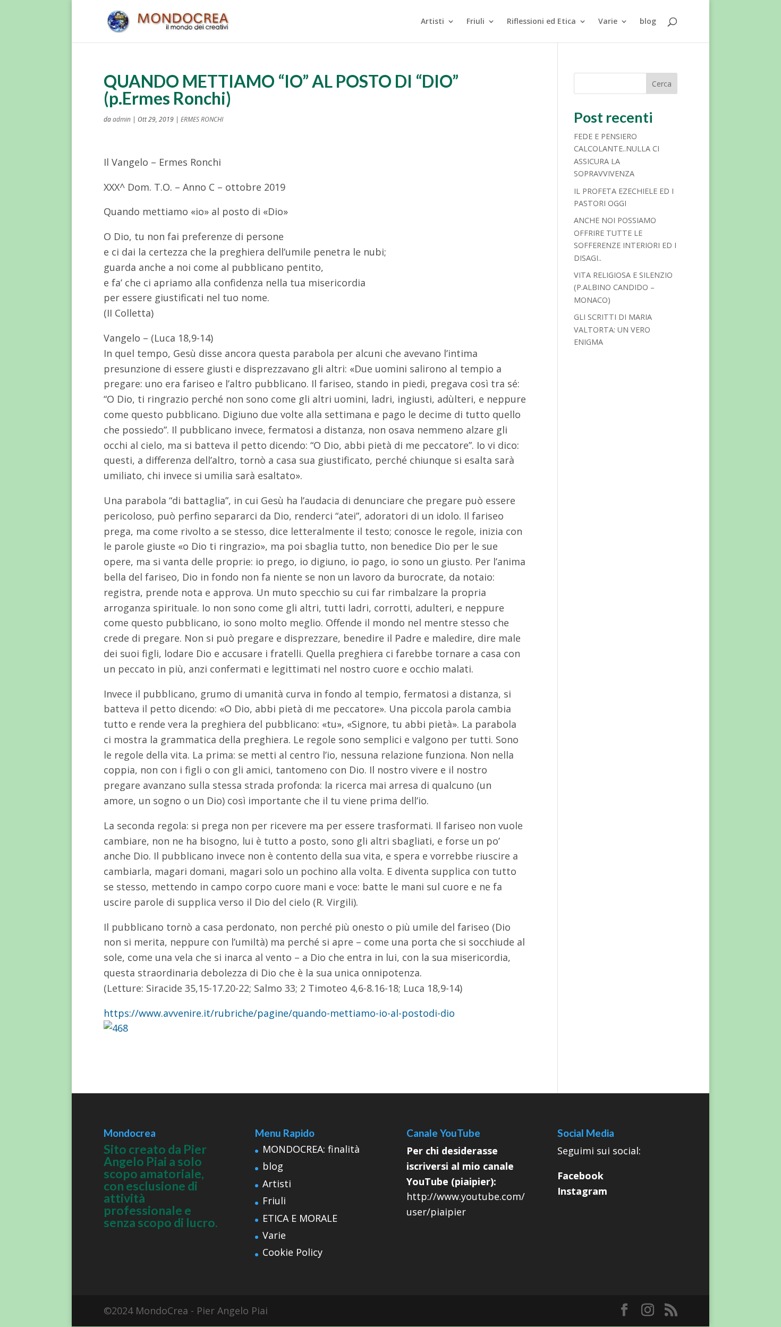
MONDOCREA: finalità (311, 1149)
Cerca (662, 84)
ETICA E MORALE (299, 1218)
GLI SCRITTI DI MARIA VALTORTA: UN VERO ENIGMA (613, 329)
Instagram (582, 1191)
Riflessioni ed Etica (541, 22)
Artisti (432, 22)
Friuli (475, 22)
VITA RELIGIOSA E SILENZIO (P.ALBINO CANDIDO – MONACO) (623, 287)
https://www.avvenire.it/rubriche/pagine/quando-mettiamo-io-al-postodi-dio (279, 1013)
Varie (607, 22)
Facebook (580, 1175)
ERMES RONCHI (202, 119)
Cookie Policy (292, 1252)
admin (122, 119)
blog (648, 22)
